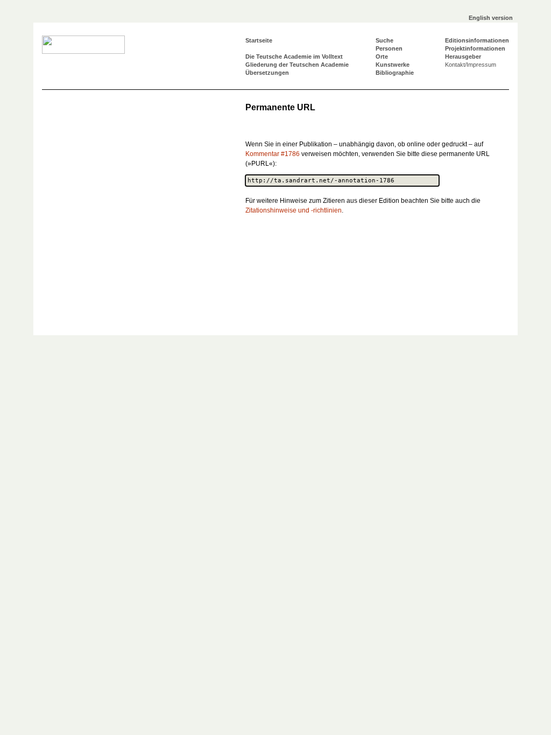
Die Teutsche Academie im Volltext (294, 56)
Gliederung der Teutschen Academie (297, 64)
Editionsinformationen (477, 40)
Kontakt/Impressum (470, 64)
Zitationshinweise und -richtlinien (293, 210)
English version (491, 18)
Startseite (258, 40)
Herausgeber (463, 56)
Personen (389, 48)
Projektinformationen (475, 48)
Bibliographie (395, 72)
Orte (382, 56)
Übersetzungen (267, 72)
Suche (384, 40)
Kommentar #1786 (272, 154)
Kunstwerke (392, 64)
